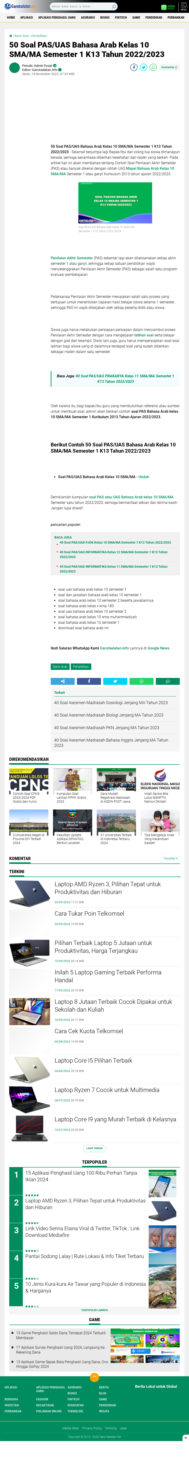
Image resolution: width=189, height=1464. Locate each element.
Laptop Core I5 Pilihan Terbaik (93, 1060)
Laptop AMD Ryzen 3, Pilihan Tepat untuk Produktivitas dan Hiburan (108, 888)
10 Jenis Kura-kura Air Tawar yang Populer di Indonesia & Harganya (85, 1287)
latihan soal (143, 335)
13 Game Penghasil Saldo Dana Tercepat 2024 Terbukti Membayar (61, 1335)
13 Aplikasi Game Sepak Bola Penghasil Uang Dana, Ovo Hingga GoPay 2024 (62, 1364)
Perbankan (176, 17)
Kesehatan (76, 1405)
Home (11, 17)
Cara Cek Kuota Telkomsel (89, 1031)
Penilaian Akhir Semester (72, 258)
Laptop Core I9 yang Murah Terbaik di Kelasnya (115, 1119)
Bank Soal (22, 36)
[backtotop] (94, 1377)
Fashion (42, 1399)
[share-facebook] (134, 67)
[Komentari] (168, 681)
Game (136, 17)
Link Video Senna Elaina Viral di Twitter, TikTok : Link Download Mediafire (82, 1232)
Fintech (121, 17)
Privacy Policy (92, 1428)
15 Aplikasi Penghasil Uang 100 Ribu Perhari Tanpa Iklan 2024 (81, 1176)
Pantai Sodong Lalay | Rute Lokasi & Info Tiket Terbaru (84, 1256)
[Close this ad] (186, 1438)
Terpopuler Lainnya (94, 1310)
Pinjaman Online (49, 1411)
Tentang (111, 1428)
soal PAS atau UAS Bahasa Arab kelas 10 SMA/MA (131, 497)
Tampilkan (170, 858)
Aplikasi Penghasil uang (57, 17)
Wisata (104, 1411)
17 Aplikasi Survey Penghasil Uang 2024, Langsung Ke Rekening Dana (60, 1349)
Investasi (12, 1405)
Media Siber (70, 1428)
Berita (104, 1387)
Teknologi (75, 1411)
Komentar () (169, 67)
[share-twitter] (143, 67)
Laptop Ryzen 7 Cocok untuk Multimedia (107, 1089)
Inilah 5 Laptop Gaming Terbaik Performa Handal (108, 976)
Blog (102, 1393)
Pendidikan (153, 17)
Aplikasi (26, 17)
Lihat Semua (94, 1148)
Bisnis (105, 17)
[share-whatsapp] (153, 67)
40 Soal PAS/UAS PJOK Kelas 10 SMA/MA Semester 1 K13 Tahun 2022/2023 (115, 542)
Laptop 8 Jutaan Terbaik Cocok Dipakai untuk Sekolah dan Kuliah (113, 1005)
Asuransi (88, 17)
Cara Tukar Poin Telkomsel (89, 913)
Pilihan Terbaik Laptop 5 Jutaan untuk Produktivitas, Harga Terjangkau (103, 946)
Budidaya (11, 1399)
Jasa (123, 1428)
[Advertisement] (115, 111)
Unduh (144, 477)
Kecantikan (45, 1405)
